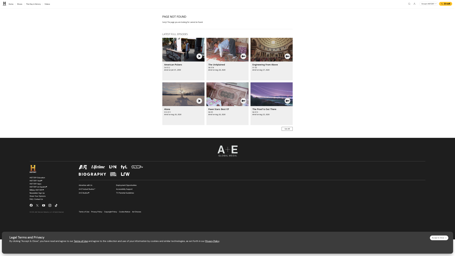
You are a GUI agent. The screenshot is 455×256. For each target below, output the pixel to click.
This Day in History (33, 4)
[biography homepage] (92, 174)
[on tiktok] (56, 205)
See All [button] (287, 129)
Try (442, 4)
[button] (199, 56)
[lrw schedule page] (125, 174)
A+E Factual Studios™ (87, 189)
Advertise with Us (85, 185)
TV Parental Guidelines (125, 193)
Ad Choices (136, 212)
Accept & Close (438, 238)
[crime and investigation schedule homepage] (113, 174)
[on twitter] (37, 205)
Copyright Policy (110, 212)
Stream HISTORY (427, 4)
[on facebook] (31, 205)
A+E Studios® (84, 193)
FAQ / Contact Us (36, 199)
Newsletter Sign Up (37, 193)
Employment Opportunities (126, 185)
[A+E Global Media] (227, 151)
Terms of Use (84, 212)
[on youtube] (43, 205)
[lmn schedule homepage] (113, 167)
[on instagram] (49, 205)
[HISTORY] (5, 4)
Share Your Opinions (38, 196)
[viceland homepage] (137, 167)
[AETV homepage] (83, 167)
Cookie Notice (124, 212)
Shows (19, 4)
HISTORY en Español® (38, 187)
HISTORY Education (37, 178)
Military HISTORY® (37, 190)
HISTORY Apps (35, 184)
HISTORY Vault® (36, 181)
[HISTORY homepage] (35, 169)
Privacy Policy (96, 212)
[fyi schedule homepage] (124, 167)
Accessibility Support (124, 189)
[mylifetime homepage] (98, 167)
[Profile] (414, 4)
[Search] (409, 4)
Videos (47, 4)
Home (11, 4)
